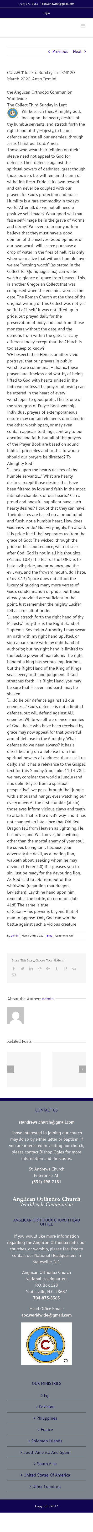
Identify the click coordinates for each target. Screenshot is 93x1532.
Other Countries (46, 1486)
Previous (60, 51)
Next (77, 51)
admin (15, 935)
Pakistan (47, 1406)
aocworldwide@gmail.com (58, 3)
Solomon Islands (46, 1441)
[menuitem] (46, 13)
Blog (49, 935)
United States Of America (47, 1475)
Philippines (46, 1418)
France (47, 1429)
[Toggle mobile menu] (83, 25)
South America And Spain (46, 1452)
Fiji (47, 1395)
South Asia (47, 1463)
